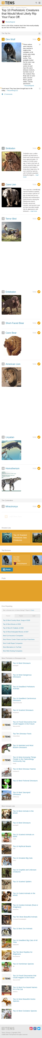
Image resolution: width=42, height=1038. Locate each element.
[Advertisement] (21, 123)
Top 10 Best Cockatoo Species (25, 1011)
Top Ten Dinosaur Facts (22, 734)
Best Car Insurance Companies (13, 635)
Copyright (14, 1032)
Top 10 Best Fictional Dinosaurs (25, 781)
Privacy (8, 1032)
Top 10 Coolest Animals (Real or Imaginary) (25, 906)
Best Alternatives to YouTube (12, 647)
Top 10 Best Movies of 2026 (12, 624)
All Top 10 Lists (5, 7)
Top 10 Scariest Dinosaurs (23, 710)
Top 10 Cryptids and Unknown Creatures (24, 871)
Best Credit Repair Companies (13, 643)
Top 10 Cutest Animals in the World (24, 894)
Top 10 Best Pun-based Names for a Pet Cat (25, 988)
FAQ (19, 1032)
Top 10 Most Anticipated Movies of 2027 (15, 632)
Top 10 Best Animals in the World (23, 812)
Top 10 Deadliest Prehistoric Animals (24, 688)
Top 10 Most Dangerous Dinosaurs (22, 676)
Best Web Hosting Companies (12, 651)
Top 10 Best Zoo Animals (22, 929)
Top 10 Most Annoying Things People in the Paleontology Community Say (24, 759)
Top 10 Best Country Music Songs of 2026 (16, 620)
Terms (3, 1032)
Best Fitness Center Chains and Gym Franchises (19, 639)
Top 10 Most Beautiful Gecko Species (24, 1000)
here (32, 610)
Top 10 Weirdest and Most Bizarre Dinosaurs (23, 746)
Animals (12, 7)
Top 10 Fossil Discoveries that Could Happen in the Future (24, 723)
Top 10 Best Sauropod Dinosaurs (21, 793)
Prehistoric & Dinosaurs (21, 7)
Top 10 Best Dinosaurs (22, 663)
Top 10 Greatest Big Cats (23, 858)
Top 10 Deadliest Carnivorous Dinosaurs (24, 699)
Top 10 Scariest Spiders (22, 882)
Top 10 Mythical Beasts (22, 846)
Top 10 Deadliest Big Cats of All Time (25, 941)
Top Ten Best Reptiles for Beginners (22, 953)
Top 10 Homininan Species (23, 964)
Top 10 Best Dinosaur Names (24, 769)
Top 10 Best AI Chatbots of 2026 (13, 628)
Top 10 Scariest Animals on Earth (23, 836)
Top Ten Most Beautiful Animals (25, 917)
